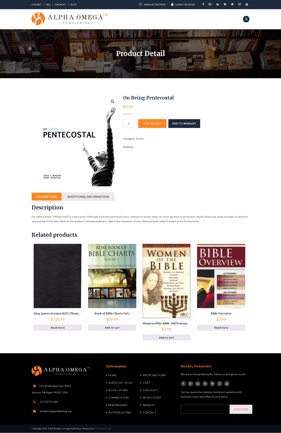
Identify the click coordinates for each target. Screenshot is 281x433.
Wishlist (149, 405)
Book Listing (118, 390)
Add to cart (152, 123)
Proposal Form (154, 375)
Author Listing (119, 412)
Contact (37, 4)
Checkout (60, 4)
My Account (152, 397)
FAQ (48, 4)
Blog (74, 4)
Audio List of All (120, 382)
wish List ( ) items (154, 4)
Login (179, 4)
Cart (146, 382)
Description (47, 196)
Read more (58, 327)
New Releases (118, 405)
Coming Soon (118, 397)
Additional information (88, 196)
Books (140, 138)
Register (190, 4)
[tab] (47, 197)
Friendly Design (103, 428)
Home (112, 375)
